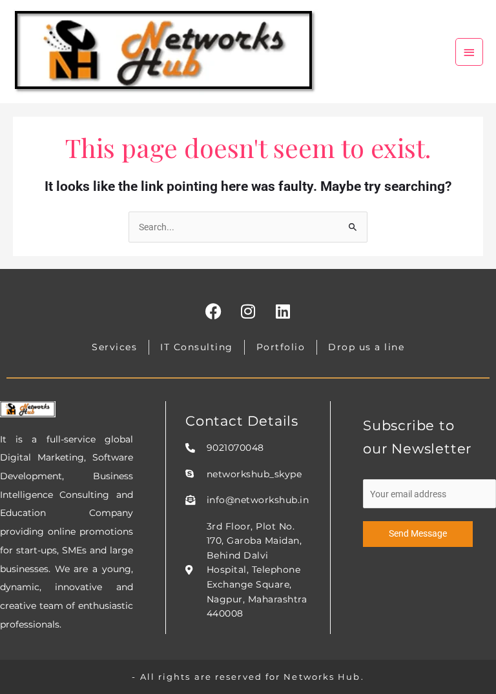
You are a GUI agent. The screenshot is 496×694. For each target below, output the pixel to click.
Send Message (418, 533)
